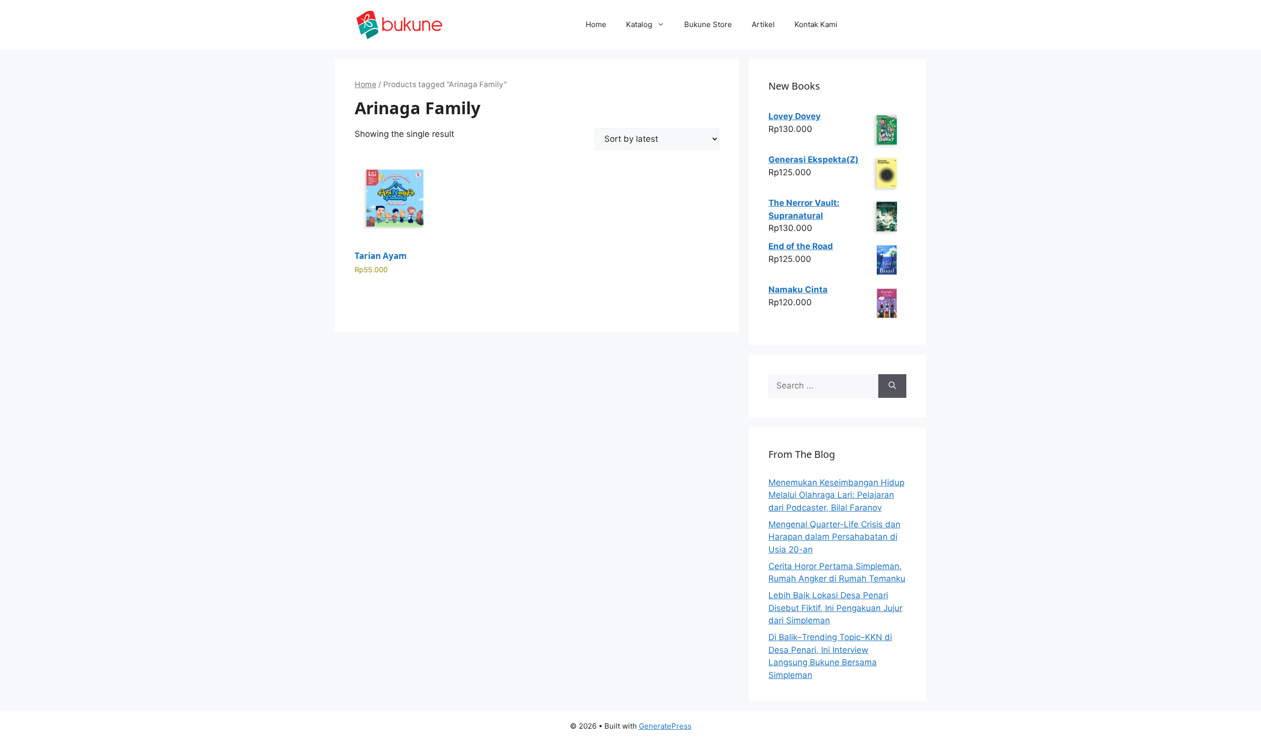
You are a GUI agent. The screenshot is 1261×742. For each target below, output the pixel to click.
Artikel (763, 24)
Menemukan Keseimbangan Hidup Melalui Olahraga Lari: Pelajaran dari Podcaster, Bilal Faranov (836, 495)
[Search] (892, 386)
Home (596, 24)
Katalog (639, 24)
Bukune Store (708, 24)
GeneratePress (665, 726)
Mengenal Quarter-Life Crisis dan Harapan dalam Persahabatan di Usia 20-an (834, 536)
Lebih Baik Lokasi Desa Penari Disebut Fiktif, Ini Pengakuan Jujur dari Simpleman (835, 607)
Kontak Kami (816, 24)
